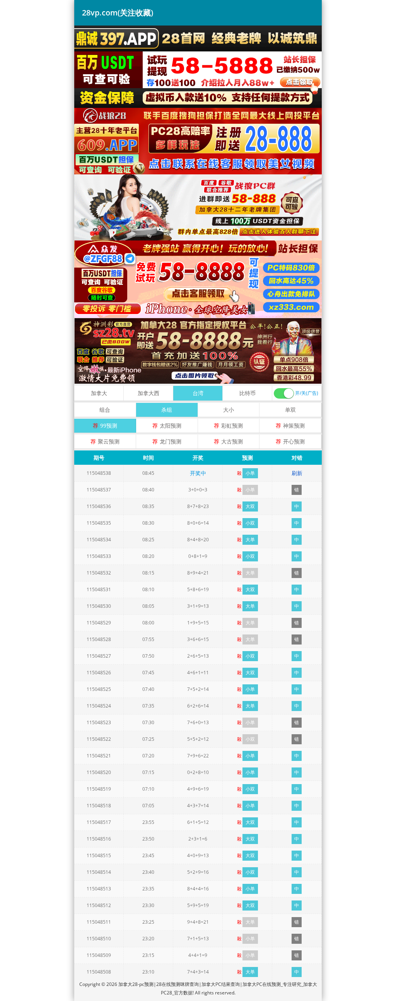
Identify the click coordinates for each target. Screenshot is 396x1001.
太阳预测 (170, 425)
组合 (104, 409)
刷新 (297, 473)
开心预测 (294, 441)
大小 (228, 409)
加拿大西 (148, 393)
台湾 (198, 393)
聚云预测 (108, 441)
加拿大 (99, 393)
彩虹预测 (232, 425)
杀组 (166, 409)
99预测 (108, 425)
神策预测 (294, 425)
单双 (290, 409)
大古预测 (232, 441)
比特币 (247, 393)
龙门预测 (170, 441)
